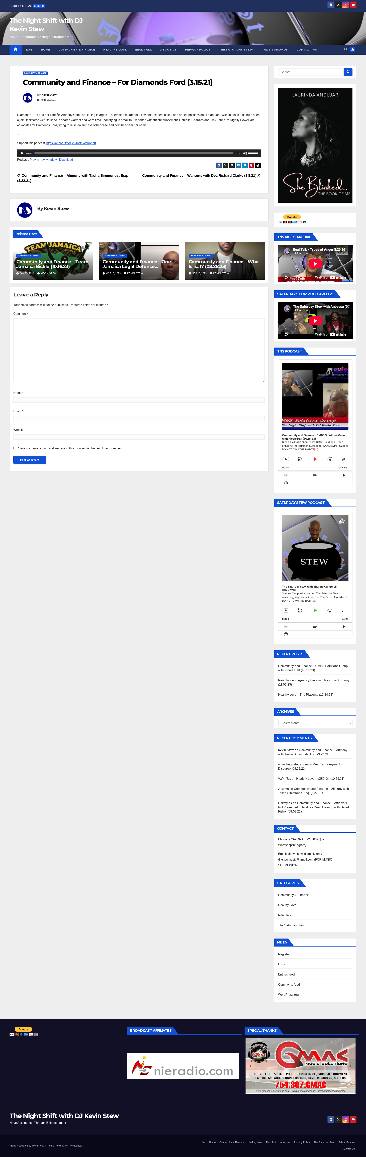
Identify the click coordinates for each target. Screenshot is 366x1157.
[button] (345, 49)
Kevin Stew (49, 94)
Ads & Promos (276, 49)
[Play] (22, 153)
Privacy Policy (197, 49)
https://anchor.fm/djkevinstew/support (71, 143)
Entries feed (286, 974)
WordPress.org (288, 994)
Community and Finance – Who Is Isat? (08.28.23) (224, 264)
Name (18, 392)
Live (29, 49)
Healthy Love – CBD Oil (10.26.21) (320, 778)
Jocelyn (283, 788)
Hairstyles (285, 803)
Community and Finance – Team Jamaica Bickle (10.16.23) (52, 264)
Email (18, 411)
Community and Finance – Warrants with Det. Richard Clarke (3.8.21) (199, 175)
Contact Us (306, 49)
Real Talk (143, 49)
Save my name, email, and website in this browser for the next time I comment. (70, 448)
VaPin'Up (284, 778)
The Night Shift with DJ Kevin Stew (64, 1116)
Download (66, 159)
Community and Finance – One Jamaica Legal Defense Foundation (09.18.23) (137, 266)
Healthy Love (115, 49)
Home (45, 49)
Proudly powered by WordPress (27, 1145)
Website (18, 429)
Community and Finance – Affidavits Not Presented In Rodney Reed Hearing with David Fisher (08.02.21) (313, 807)
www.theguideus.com (293, 764)
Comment (20, 313)
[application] (139, 153)
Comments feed (289, 984)
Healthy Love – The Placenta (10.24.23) (305, 694)
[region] (183, 1066)
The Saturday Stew (236, 49)
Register (284, 954)
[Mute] (245, 153)
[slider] (253, 152)
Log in (282, 964)
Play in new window (43, 159)
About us (168, 49)
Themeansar (75, 1145)
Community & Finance (77, 49)
